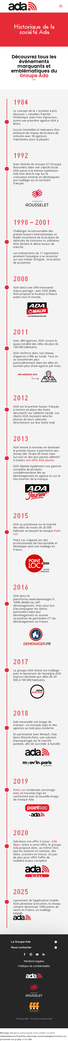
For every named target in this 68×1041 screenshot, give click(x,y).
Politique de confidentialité (34, 966)
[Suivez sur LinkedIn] (43, 954)
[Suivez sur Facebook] (24, 954)
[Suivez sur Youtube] (37, 954)
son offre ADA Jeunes (40, 460)
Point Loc (19, 790)
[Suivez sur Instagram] (30, 954)
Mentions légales (34, 961)
